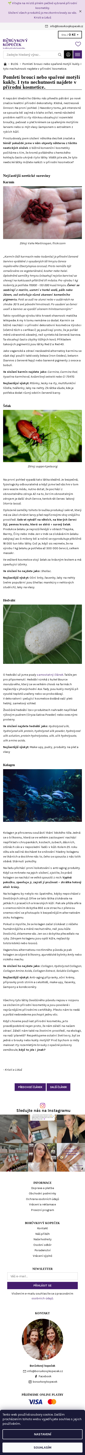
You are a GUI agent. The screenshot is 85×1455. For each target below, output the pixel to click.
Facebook (45, 1376)
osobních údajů (42, 1298)
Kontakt (42, 1228)
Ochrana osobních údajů (42, 1199)
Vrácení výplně (42, 1256)
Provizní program (42, 1210)
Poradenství (42, 1250)
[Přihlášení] (68, 54)
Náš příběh (42, 1234)
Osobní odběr (42, 1245)
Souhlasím (42, 1447)
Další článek (58, 1087)
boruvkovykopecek (45, 1381)
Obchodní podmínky (42, 1193)
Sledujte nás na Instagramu (44, 1111)
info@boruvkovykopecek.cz (66, 26)
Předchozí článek (30, 1087)
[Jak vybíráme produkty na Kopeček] (5, 64)
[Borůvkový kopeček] (42, 43)
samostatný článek (50, 674)
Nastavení (42, 1434)
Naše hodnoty (42, 1239)
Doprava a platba (42, 1188)
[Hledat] (60, 54)
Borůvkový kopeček (42, 1223)
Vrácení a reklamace (42, 1204)
